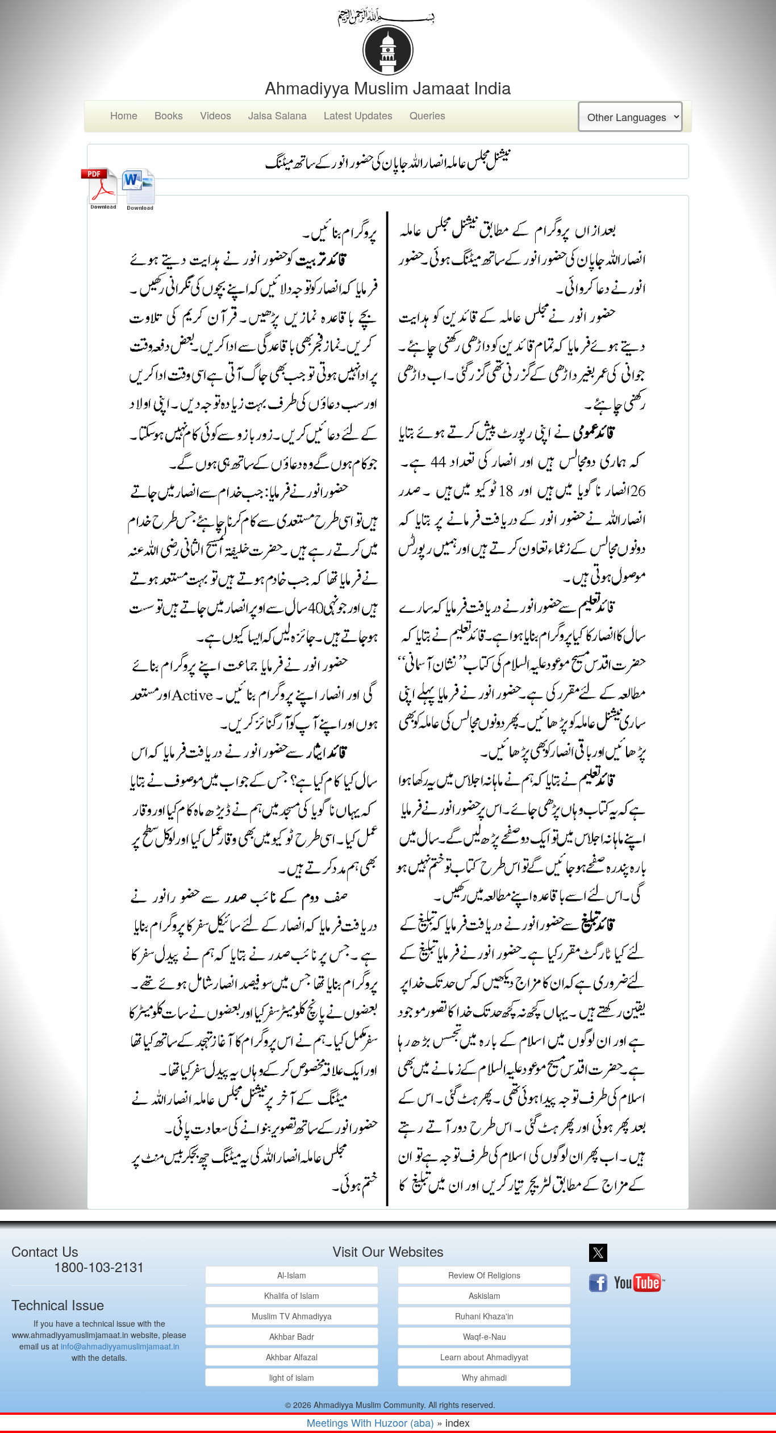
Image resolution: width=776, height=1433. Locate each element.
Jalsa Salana (277, 114)
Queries (427, 114)
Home (123, 114)
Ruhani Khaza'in (484, 1316)
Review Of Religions (484, 1275)
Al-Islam (291, 1275)
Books (169, 114)
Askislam (484, 1295)
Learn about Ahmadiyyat (484, 1357)
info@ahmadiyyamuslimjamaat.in (120, 1346)
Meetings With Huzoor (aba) (370, 1422)
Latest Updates (358, 114)
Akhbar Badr (291, 1336)
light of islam (291, 1377)
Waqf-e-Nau (484, 1336)
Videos (215, 114)
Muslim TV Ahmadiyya (292, 1316)
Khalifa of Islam (291, 1295)
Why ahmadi (484, 1377)
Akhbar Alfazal (292, 1357)
